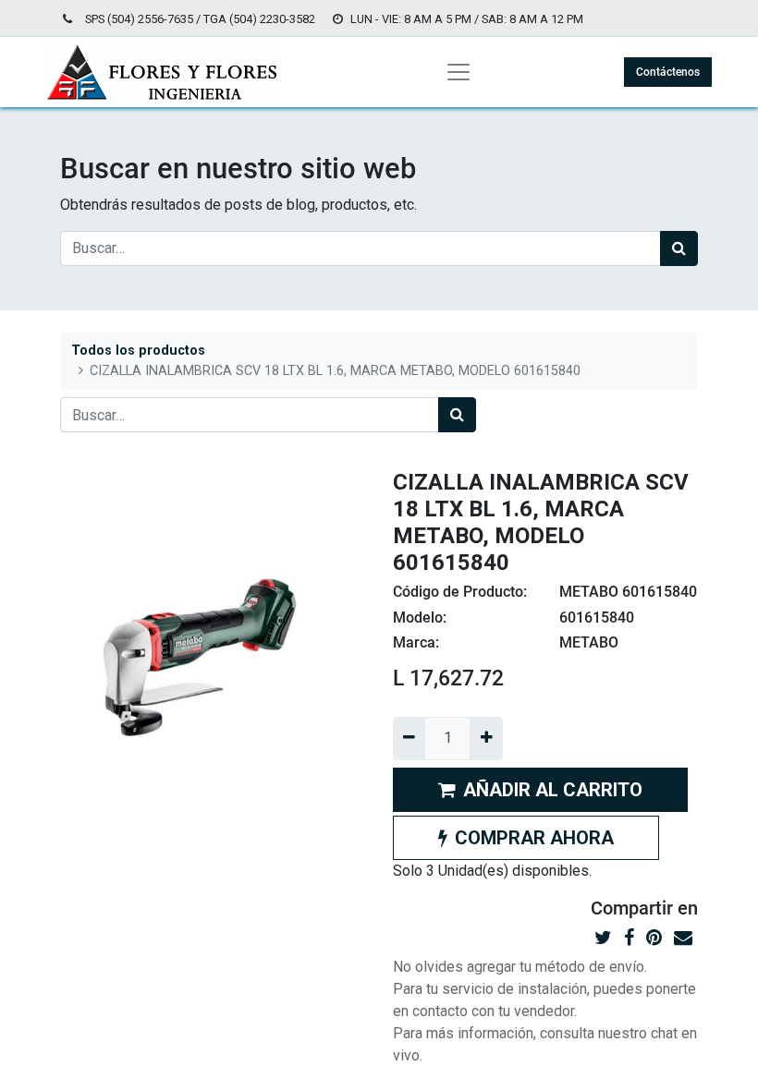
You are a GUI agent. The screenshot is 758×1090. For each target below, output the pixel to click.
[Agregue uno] (486, 738)
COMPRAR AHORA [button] (534, 838)
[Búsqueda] (679, 248)
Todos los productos (138, 350)
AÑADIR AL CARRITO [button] (552, 790)
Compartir (632, 908)
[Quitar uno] (409, 738)
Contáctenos (668, 72)
